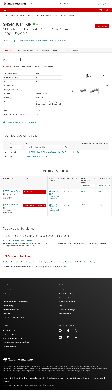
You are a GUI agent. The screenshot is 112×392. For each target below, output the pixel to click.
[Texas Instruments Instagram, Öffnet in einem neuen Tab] (60, 331)
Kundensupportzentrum (67, 302)
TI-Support (64, 267)
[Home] (14, 3)
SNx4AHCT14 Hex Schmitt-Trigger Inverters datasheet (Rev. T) (38, 41)
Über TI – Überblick (9, 290)
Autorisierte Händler (10, 346)
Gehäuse (62, 306)
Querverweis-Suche (65, 298)
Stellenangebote (8, 294)
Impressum (7, 381)
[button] (5, 10)
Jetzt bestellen (102, 26)
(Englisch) (63, 41)
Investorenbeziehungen (11, 310)
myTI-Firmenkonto (9, 334)
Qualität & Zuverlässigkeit (67, 310)
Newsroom (6, 298)
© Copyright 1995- (11, 385)
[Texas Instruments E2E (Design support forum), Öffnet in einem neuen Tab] (68, 338)
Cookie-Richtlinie (21, 378)
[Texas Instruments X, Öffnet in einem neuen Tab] (76, 331)
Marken (87, 378)
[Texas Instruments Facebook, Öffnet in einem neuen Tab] (68, 331)
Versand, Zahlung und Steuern (13, 338)
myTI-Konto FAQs (65, 313)
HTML (76, 41)
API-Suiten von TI (9, 330)
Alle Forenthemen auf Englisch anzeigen (19, 256)
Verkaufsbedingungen (56, 378)
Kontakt (62, 290)
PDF (70, 41)
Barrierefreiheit (8, 378)
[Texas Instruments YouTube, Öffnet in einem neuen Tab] (76, 338)
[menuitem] (101, 10)
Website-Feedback (99, 378)
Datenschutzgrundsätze (38, 378)
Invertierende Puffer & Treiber (65, 15)
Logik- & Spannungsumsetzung (20, 15)
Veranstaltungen (8, 306)
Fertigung (6, 313)
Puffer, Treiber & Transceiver (43, 15)
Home (5, 15)
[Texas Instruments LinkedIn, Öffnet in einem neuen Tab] (60, 338)
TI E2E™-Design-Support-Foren (69, 294)
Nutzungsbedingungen (91, 262)
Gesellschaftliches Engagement (13, 317)
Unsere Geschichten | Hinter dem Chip (15, 302)
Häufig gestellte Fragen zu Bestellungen (16, 342)
